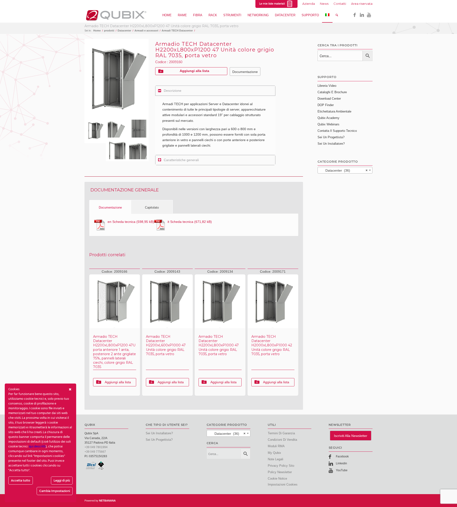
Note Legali (275, 459)
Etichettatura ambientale (334, 111)
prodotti (109, 30)
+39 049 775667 (95, 451)
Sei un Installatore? (331, 143)
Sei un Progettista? (331, 137)
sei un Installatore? (159, 433)
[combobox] (345, 170)
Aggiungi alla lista (194, 71)
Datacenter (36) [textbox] (344, 170)
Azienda (308, 3)
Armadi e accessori (146, 30)
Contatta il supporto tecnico (337, 131)
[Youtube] (369, 15)
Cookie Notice (277, 478)
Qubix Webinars (328, 124)
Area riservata (362, 3)
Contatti (339, 3)
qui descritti (37, 446)
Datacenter (124, 30)
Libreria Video (327, 85)
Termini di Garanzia (281, 433)
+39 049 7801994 (96, 447)
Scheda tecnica (121, 222)
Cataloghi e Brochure (332, 92)
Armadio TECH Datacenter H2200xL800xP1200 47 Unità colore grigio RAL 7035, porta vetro (161, 26)
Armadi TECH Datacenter (177, 30)
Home (97, 30)
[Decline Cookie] (70, 389)
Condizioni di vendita (282, 439)
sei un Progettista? (159, 439)
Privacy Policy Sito (281, 465)
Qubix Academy (328, 118)
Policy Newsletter (280, 472)
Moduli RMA (276, 446)
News (324, 3)
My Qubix (274, 453)
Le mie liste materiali (272, 3)
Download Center (329, 98)
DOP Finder (326, 105)
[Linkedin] (361, 15)
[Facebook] (354, 15)
